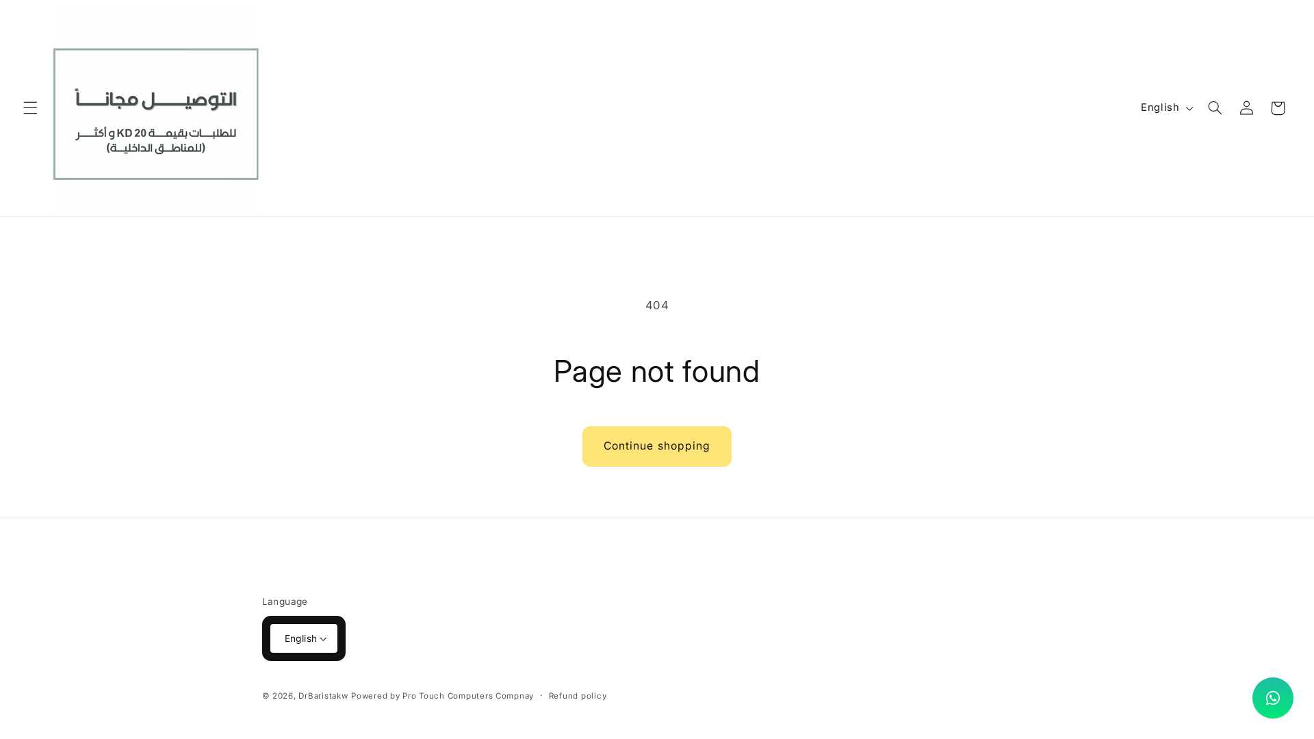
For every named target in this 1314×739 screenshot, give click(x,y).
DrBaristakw (323, 696)
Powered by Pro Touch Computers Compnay (442, 696)
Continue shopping (657, 445)
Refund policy (578, 696)
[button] (30, 108)
